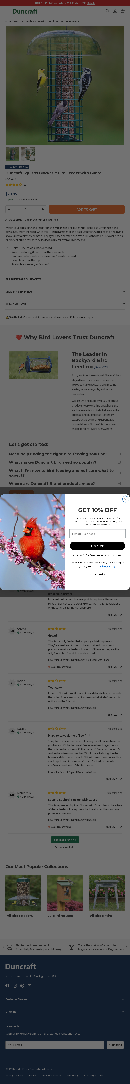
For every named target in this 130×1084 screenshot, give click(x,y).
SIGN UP (97, 545)
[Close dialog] (125, 499)
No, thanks (97, 574)
